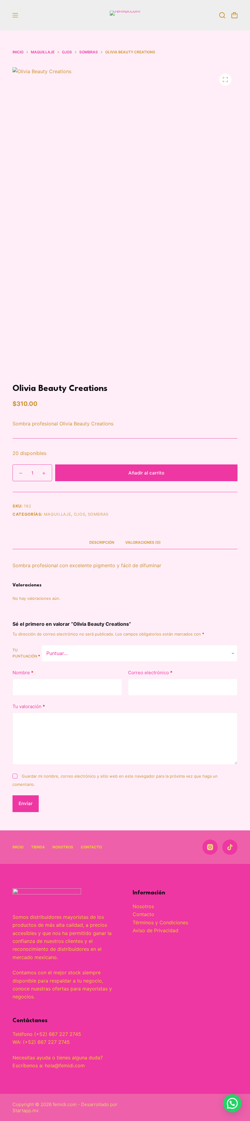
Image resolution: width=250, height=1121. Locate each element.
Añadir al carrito (146, 473)
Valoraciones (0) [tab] (143, 542)
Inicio (17, 847)
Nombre (23, 672)
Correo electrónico (150, 672)
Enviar (26, 803)
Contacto (91, 847)
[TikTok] (230, 847)
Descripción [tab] (101, 542)
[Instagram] (210, 847)
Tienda (38, 847)
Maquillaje (57, 514)
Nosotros (62, 847)
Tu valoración (28, 706)
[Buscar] (222, 15)
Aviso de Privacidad (155, 930)
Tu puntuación (26, 653)
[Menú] (15, 15)
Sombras (98, 514)
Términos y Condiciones (160, 922)
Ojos (79, 514)
